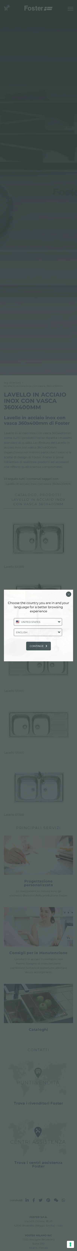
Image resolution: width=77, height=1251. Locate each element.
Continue (37, 646)
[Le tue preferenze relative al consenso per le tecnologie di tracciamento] (70, 1244)
